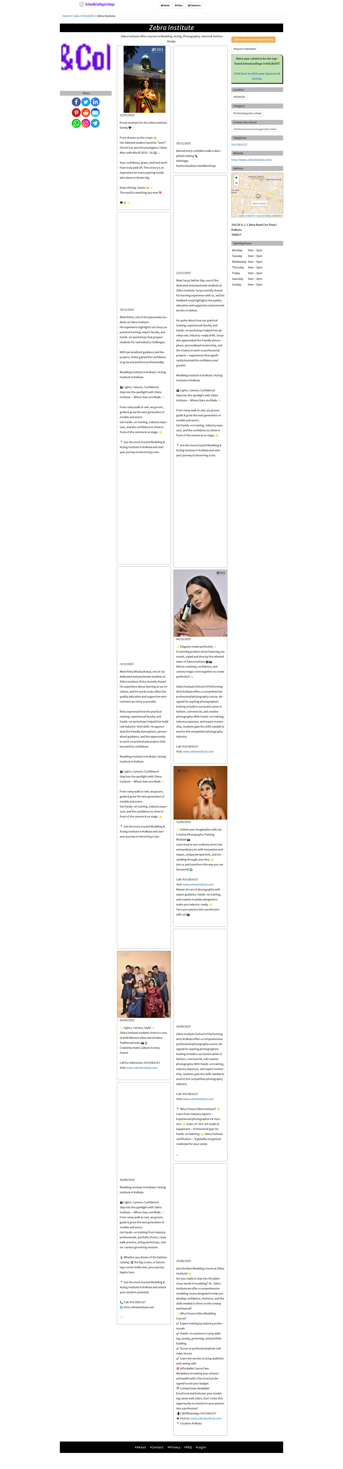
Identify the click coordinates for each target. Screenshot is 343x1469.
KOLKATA (88, 16)
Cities (179, 5)
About (141, 1447)
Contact (157, 1447)
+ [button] (236, 177)
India (76, 16)
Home (166, 5)
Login (201, 1447)
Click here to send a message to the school (254, 129)
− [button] (236, 183)
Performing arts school (247, 113)
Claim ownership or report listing (253, 39)
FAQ (189, 1447)
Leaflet (241, 215)
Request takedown (245, 49)
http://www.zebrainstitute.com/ (251, 159)
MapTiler (251, 215)
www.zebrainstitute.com (198, 751)
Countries (195, 5)
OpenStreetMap (264, 215)
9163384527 (239, 144)
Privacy (174, 1447)
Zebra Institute (259, 203)
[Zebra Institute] (258, 196)
